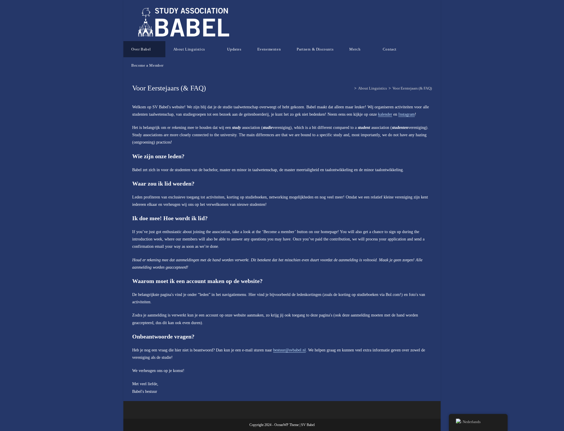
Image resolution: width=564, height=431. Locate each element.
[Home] (351, 88)
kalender (385, 114)
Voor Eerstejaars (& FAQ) (412, 88)
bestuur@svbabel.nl (289, 350)
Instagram (406, 114)
